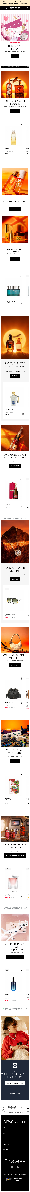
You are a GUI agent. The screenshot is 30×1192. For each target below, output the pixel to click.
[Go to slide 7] (10, 157)
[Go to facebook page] (12, 1167)
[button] (21, 124)
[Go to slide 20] (26, 157)
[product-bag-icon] (21, 152)
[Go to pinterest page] (18, 1167)
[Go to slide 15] (20, 157)
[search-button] (5, 7)
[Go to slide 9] (13, 157)
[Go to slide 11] (15, 157)
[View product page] (14, 136)
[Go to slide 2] (4, 157)
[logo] (15, 8)
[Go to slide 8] (12, 157)
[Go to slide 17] (23, 157)
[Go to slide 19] (25, 157)
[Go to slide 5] (8, 157)
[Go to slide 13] (18, 157)
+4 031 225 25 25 (17, 1161)
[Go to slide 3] (5, 157)
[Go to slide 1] (3, 157)
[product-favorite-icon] (21, 149)
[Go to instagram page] (15, 1167)
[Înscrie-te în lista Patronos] (25, 1128)
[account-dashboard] (7, 8)
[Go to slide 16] (21, 157)
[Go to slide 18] (24, 157)
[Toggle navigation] (2, 8)
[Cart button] (28, 8)
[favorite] (25, 8)
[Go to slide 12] (16, 157)
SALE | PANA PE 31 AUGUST (15, 42)
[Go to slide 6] (9, 157)
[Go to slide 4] (7, 157)
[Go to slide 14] (19, 157)
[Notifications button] (22, 8)
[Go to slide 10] (14, 157)
